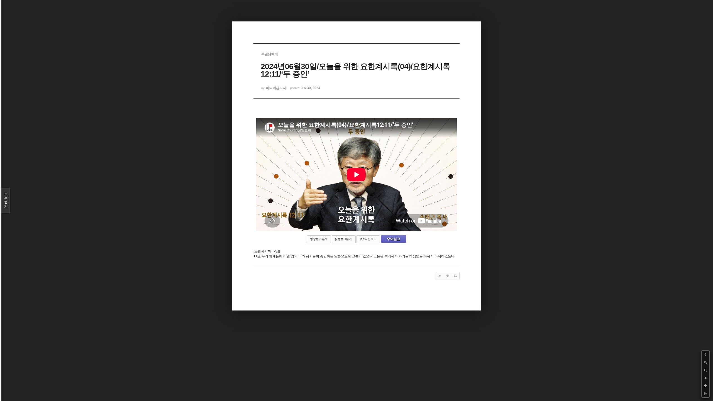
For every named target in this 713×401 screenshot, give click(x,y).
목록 (6, 200)
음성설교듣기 (343, 239)
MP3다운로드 (368, 239)
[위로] (705, 378)
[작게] (705, 370)
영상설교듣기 (318, 239)
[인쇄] (705, 393)
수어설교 (393, 239)
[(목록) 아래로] (705, 386)
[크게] (705, 362)
